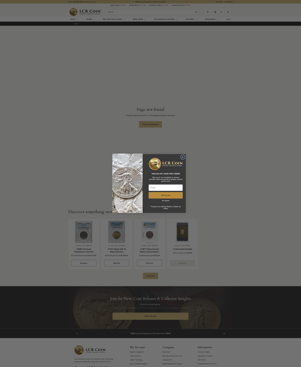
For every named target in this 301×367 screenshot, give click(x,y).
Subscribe (165, 195)
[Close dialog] (183, 157)
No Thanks (165, 200)
